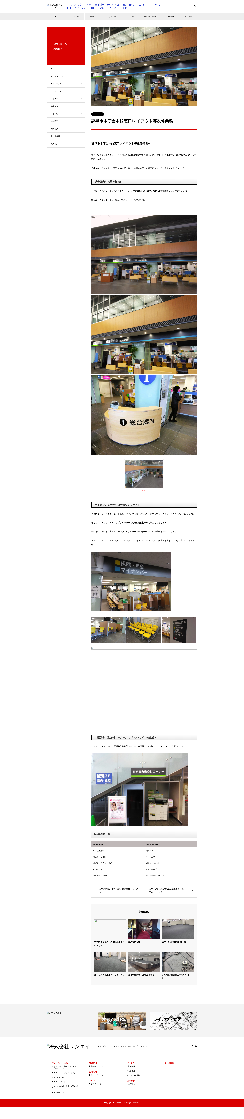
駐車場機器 (55, 136)
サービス (56, 16)
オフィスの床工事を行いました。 (109, 974)
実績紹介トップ (97, 1066)
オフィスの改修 (59, 1081)
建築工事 (54, 121)
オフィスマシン (57, 76)
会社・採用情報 (150, 16)
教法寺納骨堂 (134, 942)
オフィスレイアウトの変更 (64, 1072)
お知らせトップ (97, 1075)
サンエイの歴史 (134, 1075)
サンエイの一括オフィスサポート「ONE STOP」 (65, 1067)
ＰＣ (53, 68)
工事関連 (54, 113)
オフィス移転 (58, 1077)
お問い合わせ (168, 16)
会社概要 (131, 1071)
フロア (97, 114)
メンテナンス (56, 91)
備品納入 (54, 106)
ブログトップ (96, 1083)
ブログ (131, 16)
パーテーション (57, 83)
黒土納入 (54, 143)
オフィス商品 (75, 16)
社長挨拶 (131, 1066)
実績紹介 (93, 16)
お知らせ (112, 16)
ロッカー (54, 98)
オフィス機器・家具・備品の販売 (65, 1087)
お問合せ (131, 1084)
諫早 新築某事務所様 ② (174, 942)
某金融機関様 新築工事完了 (141, 974)
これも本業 (187, 16)
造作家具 (54, 128)
